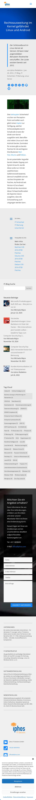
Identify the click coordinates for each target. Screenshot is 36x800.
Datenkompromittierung (23, 405)
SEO (15, 460)
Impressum (30, 797)
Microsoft (8, 453)
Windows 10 (8, 475)
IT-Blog (17, 73)
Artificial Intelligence (18, 391)
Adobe (7, 391)
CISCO (7, 401)
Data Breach (16, 401)
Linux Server (19, 228)
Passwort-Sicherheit (20, 453)
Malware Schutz (18, 449)
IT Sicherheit (19, 222)
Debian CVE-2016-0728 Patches (19, 267)
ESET (22, 423)
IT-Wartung (20, 76)
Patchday (8, 456)
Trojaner (23, 464)
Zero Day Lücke (19, 478)
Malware (7, 449)
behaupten (15, 114)
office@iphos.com (19, 546)
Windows (26, 471)
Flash (6, 431)
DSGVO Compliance (10, 412)
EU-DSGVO (22, 427)
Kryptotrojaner (25, 438)
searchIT (7, 460)
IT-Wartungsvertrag (21, 434)
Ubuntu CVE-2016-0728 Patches (19, 259)
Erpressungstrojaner (11, 423)
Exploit (19, 123)
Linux (22, 442)
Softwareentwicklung (11, 464)
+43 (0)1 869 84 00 (14, 747)
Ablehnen (18, 787)
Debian (23, 155)
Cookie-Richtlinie (7, 797)
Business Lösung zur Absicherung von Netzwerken (14, 396)
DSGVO (23, 408)
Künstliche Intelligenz (11, 442)
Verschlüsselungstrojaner (12, 471)
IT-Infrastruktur (16, 431)
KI (17, 438)
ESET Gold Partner (10, 427)
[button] (33, 759)
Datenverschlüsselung (11, 408)
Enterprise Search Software (13, 416)
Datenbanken (9, 405)
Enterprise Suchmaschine (12, 420)
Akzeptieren (18, 781)
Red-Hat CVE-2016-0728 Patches (20, 250)
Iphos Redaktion (16, 70)
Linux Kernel (8, 445)
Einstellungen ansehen (18, 792)
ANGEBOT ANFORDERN (21, 605)
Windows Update (20, 475)
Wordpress (8, 478)
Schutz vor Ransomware (21, 456)
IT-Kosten (27, 431)
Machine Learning (21, 445)
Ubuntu (13, 155)
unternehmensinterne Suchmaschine (15, 467)
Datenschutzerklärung (19, 797)
